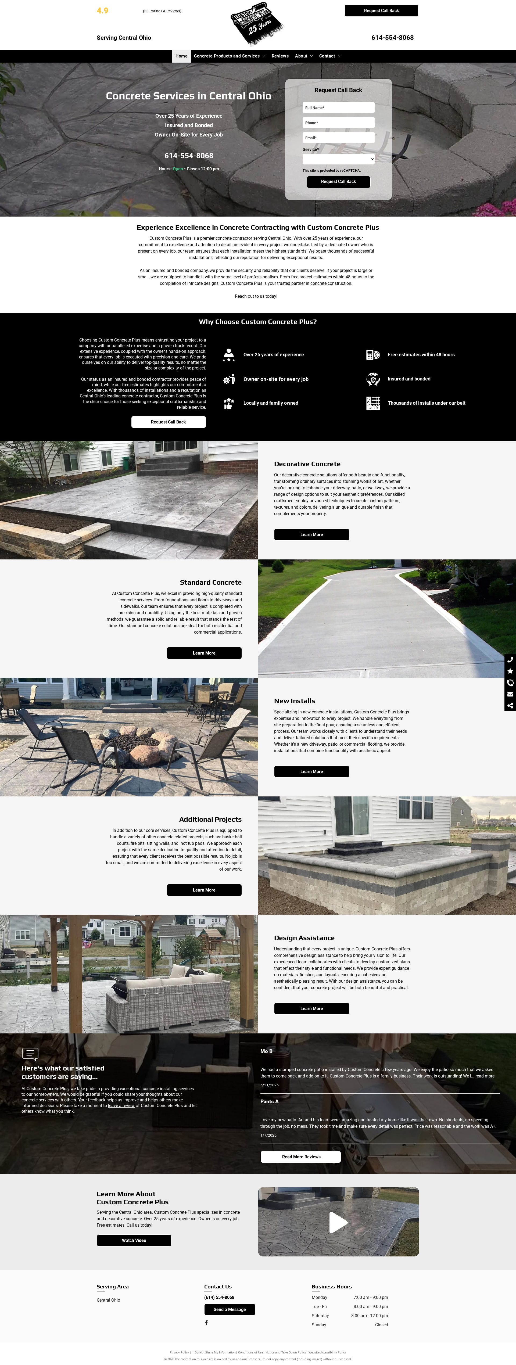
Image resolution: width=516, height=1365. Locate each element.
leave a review (121, 1105)
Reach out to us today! (256, 296)
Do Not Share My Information (215, 1352)
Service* (311, 149)
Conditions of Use (250, 1352)
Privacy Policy (179, 1352)
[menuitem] (181, 56)
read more (484, 1076)
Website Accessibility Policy (327, 1352)
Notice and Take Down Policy (286, 1352)
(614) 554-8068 (219, 1297)
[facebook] (206, 1323)
